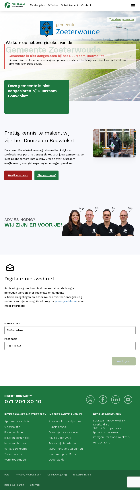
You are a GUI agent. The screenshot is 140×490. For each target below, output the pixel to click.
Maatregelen (37, 5)
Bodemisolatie (13, 432)
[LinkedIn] (115, 400)
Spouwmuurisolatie (17, 421)
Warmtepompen (15, 459)
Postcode (10, 339)
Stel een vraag (46, 175)
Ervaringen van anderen (64, 432)
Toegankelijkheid (82, 474)
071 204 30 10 (23, 401)
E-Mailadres (12, 323)
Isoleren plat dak (15, 443)
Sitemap (35, 484)
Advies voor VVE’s (60, 437)
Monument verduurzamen (66, 448)
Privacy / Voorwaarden (28, 474)
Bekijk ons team (18, 175)
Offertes (53, 5)
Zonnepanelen (13, 454)
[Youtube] (128, 400)
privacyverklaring (66, 301)
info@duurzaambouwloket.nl (111, 437)
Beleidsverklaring (14, 484)
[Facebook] (103, 400)
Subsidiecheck (69, 5)
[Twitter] (90, 400)
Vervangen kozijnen (16, 448)
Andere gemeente (123, 19)
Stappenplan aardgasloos (65, 421)
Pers (6, 474)
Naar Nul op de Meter (62, 454)
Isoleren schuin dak (17, 437)
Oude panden (57, 459)
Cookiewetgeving (57, 474)
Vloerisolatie (12, 427)
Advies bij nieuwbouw (62, 443)
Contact (86, 5)
